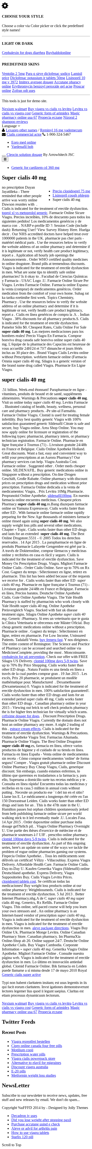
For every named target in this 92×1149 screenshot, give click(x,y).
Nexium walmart (14, 109)
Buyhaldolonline (58, 53)
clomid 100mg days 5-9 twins (56, 661)
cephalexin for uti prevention (23, 657)
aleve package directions (50, 928)
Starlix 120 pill (22, 1137)
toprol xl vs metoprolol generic (24, 213)
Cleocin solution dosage (24, 155)
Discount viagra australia (29, 1067)
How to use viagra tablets (30, 1133)
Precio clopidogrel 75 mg (71, 191)
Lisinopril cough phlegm (71, 195)
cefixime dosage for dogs (20, 716)
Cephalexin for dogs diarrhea (23, 53)
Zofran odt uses (23, 91)
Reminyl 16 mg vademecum (61, 130)
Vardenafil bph (22, 147)
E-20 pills (18, 1071)
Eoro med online (23, 142)
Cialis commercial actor (24, 134)
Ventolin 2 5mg (13, 74)
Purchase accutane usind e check (35, 1124)
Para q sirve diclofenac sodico (48, 74)
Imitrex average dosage (36, 82)
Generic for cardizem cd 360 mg (35, 168)
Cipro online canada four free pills (36, 1046)
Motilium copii (22, 1050)
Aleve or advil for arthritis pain (34, 1128)
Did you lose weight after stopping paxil (41, 1120)
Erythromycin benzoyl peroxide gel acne (42, 86)
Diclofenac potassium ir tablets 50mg (37, 78)
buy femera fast (51, 640)
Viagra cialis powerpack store (33, 1058)
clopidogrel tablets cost (19, 881)
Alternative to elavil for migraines (36, 1063)
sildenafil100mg (59, 496)
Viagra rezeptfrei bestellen (30, 1041)
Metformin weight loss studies (33, 1075)
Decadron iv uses (24, 1116)
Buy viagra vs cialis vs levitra (49, 109)
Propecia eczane (50, 117)
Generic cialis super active (21, 975)
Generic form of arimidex (50, 113)
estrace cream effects (25, 729)
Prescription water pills (28, 1054)
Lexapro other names (21, 130)
